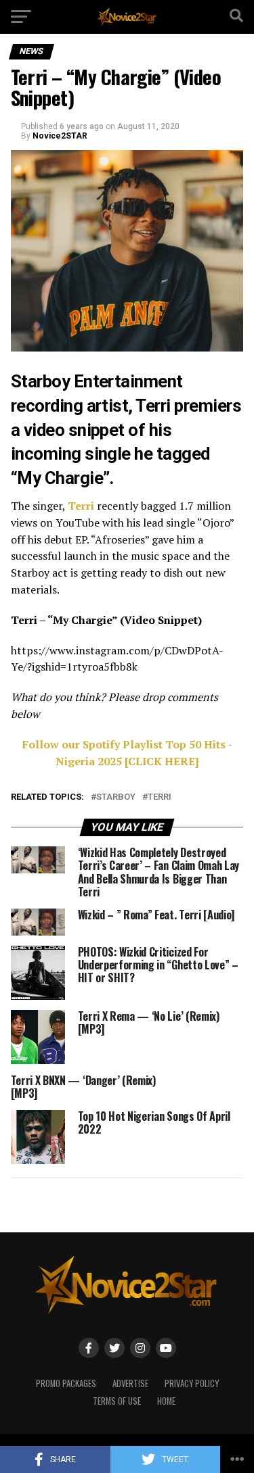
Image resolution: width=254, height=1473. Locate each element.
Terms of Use (117, 1401)
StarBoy (115, 797)
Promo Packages (66, 1383)
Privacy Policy (192, 1383)
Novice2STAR (60, 136)
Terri (81, 505)
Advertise (130, 1383)
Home (166, 1401)
